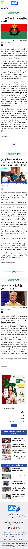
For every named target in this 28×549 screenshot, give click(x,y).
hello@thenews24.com (16, 522)
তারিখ (22, 412)
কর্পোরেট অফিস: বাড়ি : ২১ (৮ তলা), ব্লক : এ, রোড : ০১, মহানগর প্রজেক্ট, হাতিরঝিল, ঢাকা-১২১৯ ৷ (14, 516)
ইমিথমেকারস (16, 547)
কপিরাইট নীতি (12, 537)
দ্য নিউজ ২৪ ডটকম (10, 544)
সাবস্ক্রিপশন (21, 539)
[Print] (2, 45)
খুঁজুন (14, 425)
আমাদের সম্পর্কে (12, 532)
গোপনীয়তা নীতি (22, 535)
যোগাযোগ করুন (21, 532)
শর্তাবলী (5, 537)
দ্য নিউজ (5, 532)
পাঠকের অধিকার (20, 537)
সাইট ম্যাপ (15, 539)
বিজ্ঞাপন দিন (5, 535)
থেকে (22, 419)
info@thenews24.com (14, 524)
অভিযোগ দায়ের (7, 539)
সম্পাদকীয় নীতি (13, 535)
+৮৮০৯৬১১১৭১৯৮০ (15, 520)
